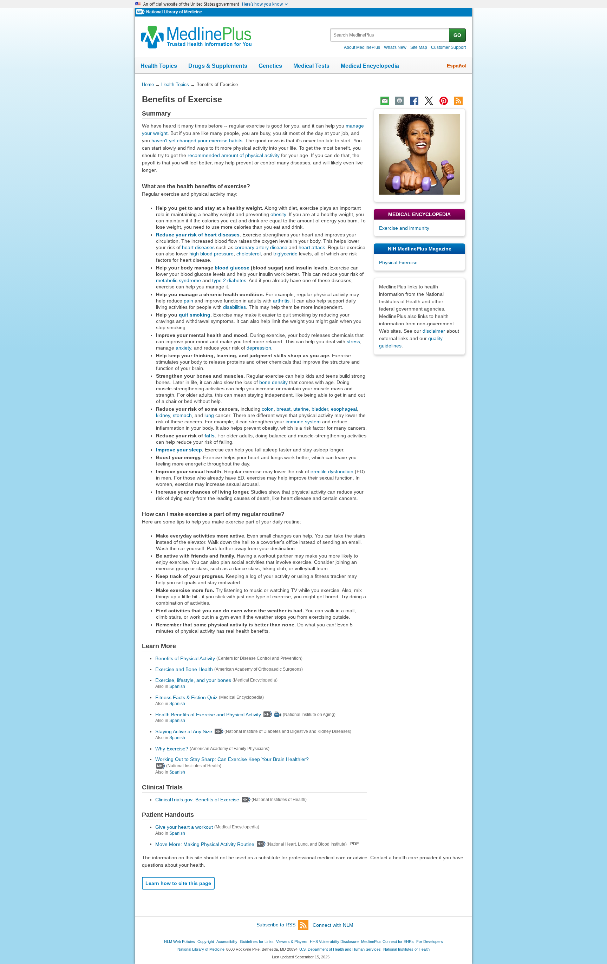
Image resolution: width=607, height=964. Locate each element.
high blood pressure (211, 253)
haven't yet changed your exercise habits (196, 140)
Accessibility (226, 941)
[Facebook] (414, 100)
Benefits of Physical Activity (185, 658)
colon (268, 409)
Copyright (205, 941)
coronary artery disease (261, 247)
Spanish (177, 686)
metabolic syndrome (178, 280)
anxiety (183, 348)
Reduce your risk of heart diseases (198, 234)
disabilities (234, 307)
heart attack (312, 247)
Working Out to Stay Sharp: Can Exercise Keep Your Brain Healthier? (232, 759)
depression (259, 348)
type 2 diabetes (229, 280)
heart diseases (198, 247)
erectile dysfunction (332, 471)
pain (188, 301)
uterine (301, 409)
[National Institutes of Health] (141, 12)
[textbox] (390, 35)
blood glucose (232, 268)
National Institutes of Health (406, 949)
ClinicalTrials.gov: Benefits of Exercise (197, 799)
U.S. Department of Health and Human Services (340, 949)
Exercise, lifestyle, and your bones (193, 680)
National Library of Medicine (174, 11)
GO (457, 35)
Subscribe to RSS (275, 925)
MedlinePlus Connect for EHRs (387, 941)
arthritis (281, 301)
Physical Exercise (398, 262)
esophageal (344, 409)
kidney (163, 415)
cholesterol (248, 253)
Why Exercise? (171, 748)
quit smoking (194, 315)
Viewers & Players (291, 941)
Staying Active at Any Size (183, 731)
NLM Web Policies (179, 941)
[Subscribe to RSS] (458, 100)
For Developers (429, 941)
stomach (182, 415)
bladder (320, 409)
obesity (278, 214)
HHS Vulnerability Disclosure (334, 941)
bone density (273, 382)
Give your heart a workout (184, 827)
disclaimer (434, 331)
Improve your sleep (179, 449)
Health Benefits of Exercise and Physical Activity (208, 714)
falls (209, 435)
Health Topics (159, 66)
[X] (429, 100)
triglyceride (285, 253)
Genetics (270, 66)
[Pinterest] (443, 100)
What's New (395, 47)
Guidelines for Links (257, 941)
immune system (303, 421)
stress (353, 341)
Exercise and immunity (404, 228)
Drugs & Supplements (217, 66)
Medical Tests (311, 66)
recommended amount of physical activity (234, 155)
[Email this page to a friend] (384, 100)
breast (283, 409)
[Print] (399, 100)
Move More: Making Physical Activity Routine (204, 844)
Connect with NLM (333, 925)
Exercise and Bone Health (184, 669)
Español (456, 66)
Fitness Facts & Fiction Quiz (186, 697)
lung (209, 415)
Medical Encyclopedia (370, 66)
